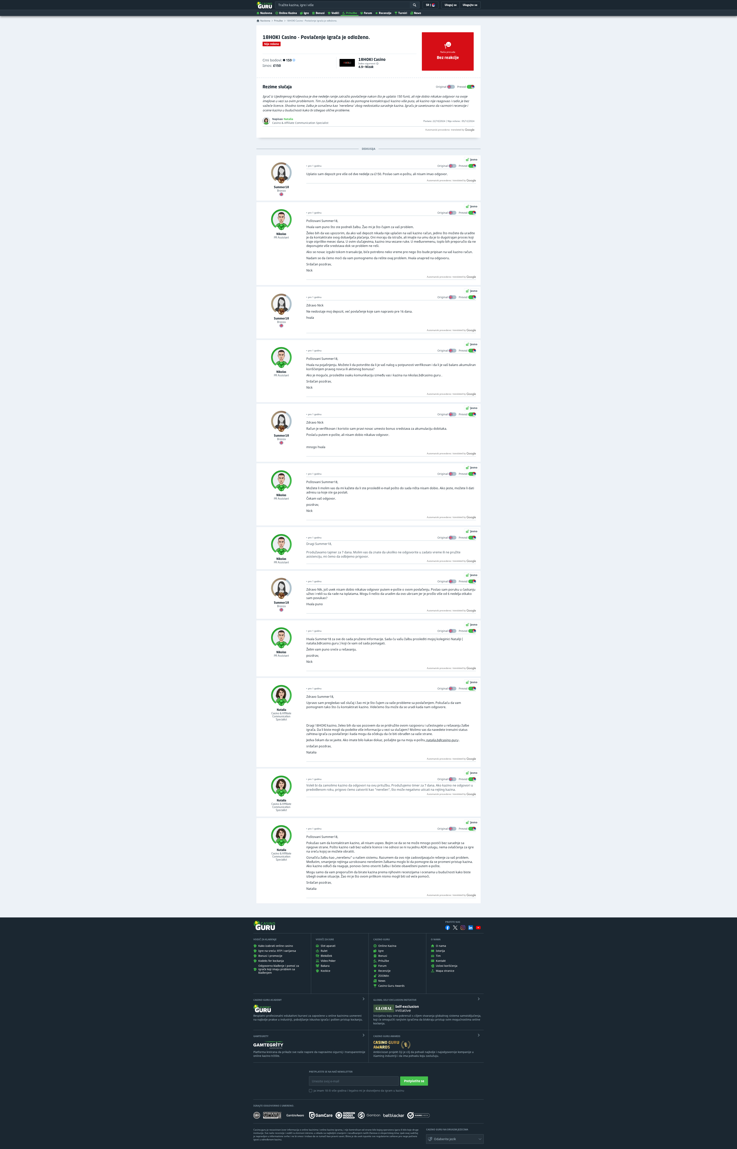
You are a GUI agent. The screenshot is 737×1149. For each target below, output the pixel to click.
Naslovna (266, 13)
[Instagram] (463, 927)
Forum (368, 13)
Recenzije (385, 13)
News (417, 13)
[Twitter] (455, 927)
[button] (293, 60)
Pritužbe (351, 13)
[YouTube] (478, 927)
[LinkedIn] (470, 927)
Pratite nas (452, 922)
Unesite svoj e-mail (322, 1078)
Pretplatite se (414, 1081)
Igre (306, 13)
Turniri (402, 13)
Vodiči (335, 13)
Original (441, 87)
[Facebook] (447, 927)
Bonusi (320, 13)
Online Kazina (288, 13)
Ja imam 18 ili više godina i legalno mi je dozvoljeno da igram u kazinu (359, 1090)
